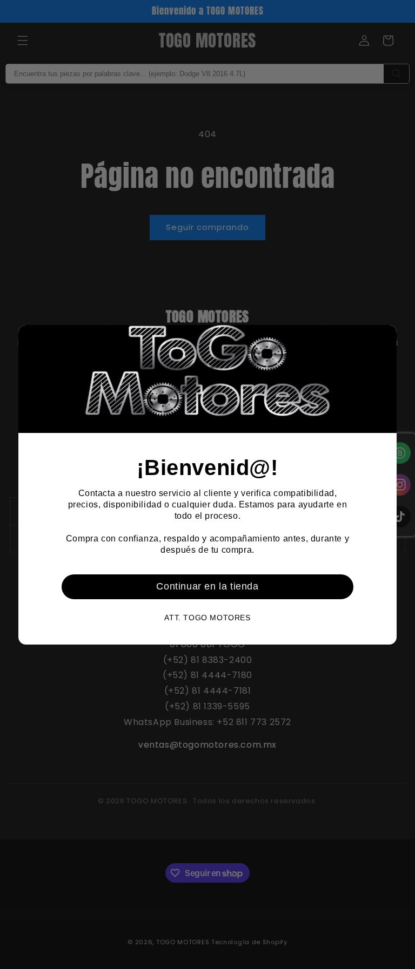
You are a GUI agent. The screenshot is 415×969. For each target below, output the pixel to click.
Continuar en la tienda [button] (207, 586)
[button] (384, 337)
